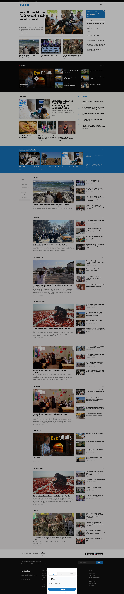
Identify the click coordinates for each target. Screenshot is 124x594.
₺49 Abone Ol (62, 589)
